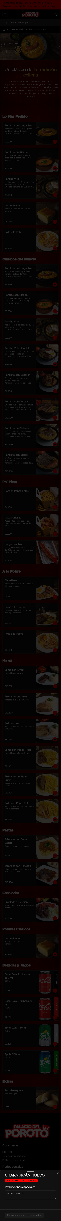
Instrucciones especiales (20, 1187)
